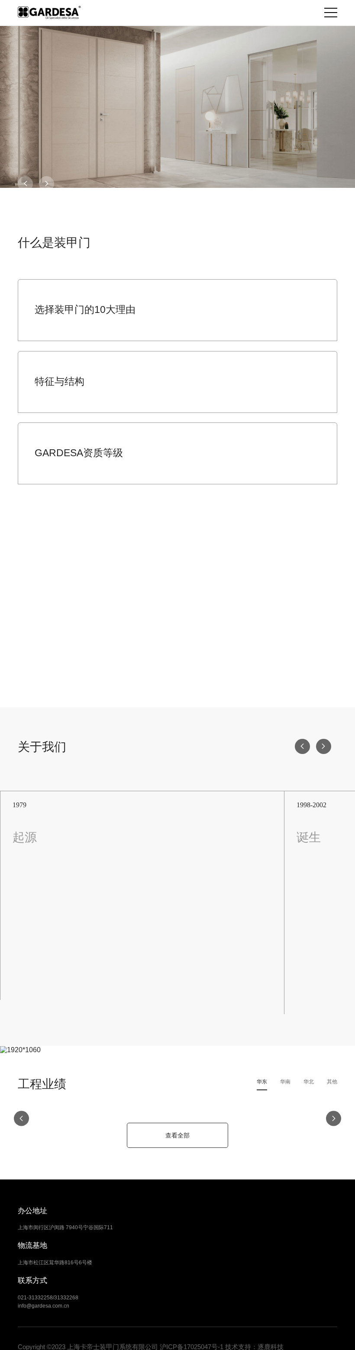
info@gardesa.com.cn (43, 1306)
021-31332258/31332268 (48, 1298)
